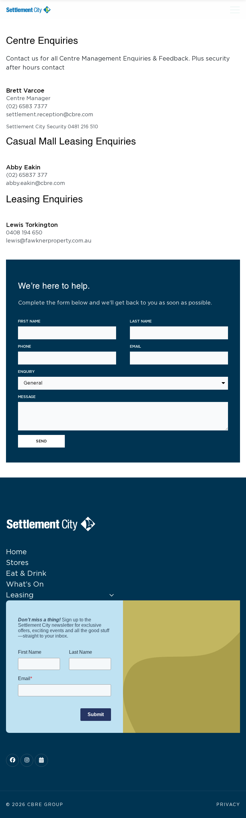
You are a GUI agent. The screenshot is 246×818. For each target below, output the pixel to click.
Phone (24, 346)
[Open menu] (235, 9)
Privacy (228, 804)
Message (27, 396)
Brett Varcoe (25, 90)
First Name (29, 321)
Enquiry (26, 371)
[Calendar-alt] (41, 760)
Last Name (141, 321)
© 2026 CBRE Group (34, 804)
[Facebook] (12, 760)
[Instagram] (26, 760)
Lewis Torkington (32, 224)
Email (135, 346)
